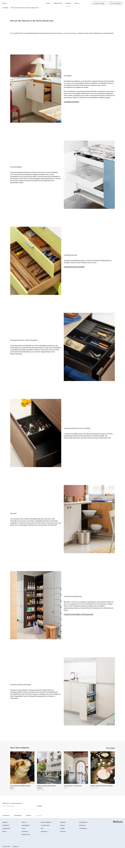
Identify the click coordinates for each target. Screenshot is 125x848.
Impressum (15, 846)
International (6, 815)
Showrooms (82, 825)
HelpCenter (44, 831)
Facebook (62, 831)
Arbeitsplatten (6, 828)
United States (17, 815)
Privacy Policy (6, 846)
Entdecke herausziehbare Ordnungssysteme (78, 614)
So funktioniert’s (45, 825)
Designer (5, 822)
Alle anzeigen (110, 748)
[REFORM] (117, 822)
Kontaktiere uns (83, 822)
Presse (23, 828)
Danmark (28, 815)
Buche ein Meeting (46, 822)
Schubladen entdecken (71, 101)
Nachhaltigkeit (25, 825)
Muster (4, 831)
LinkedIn (62, 828)
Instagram (62, 822)
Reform (4, 3)
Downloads (25, 831)
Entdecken (5, 7)
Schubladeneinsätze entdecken (74, 267)
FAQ (42, 828)
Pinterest (62, 825)
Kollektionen (6, 825)
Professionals (83, 828)
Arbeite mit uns (26, 834)
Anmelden (39, 806)
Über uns (24, 822)
